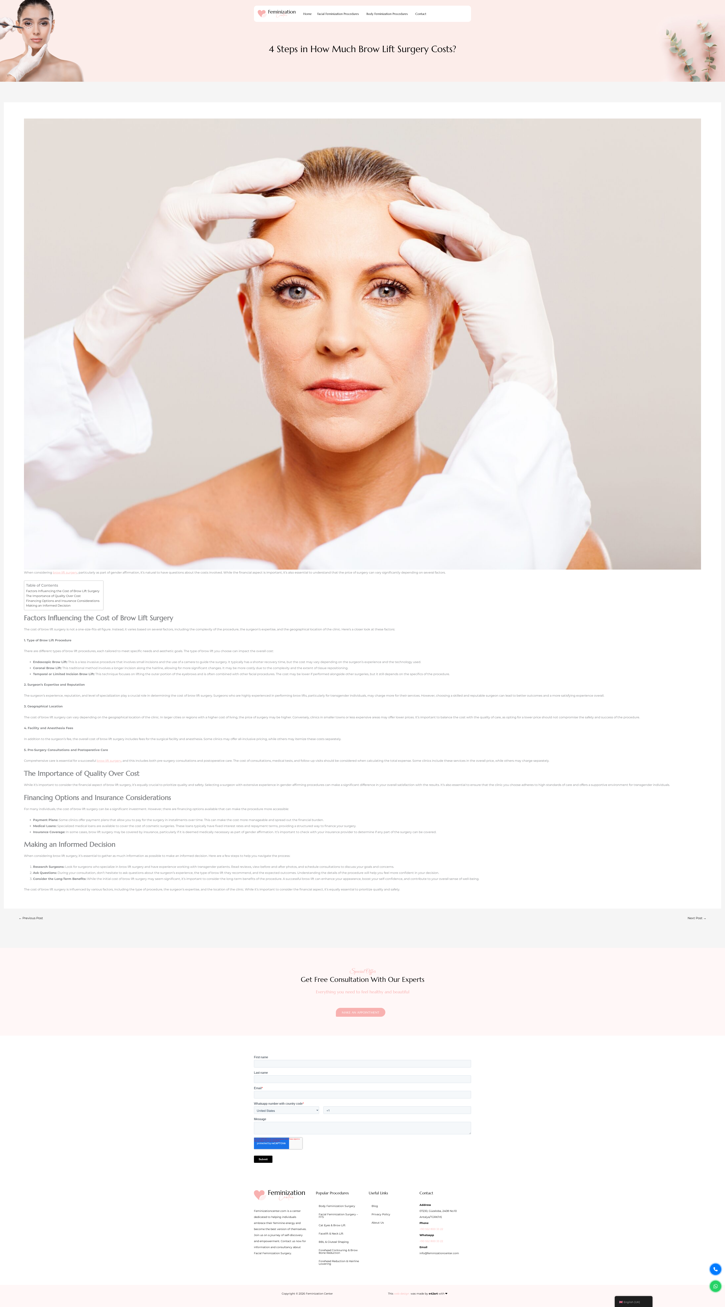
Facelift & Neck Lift (331, 1233)
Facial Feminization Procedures (338, 14)
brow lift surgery (65, 572)
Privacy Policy (381, 1214)
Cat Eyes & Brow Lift (332, 1225)
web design (401, 1293)
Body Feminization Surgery (337, 1206)
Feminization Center (319, 1293)
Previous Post (31, 918)
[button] (339, 13)
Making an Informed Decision (48, 605)
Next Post (697, 918)
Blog (375, 1206)
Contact (420, 14)
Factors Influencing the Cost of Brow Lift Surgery (62, 591)
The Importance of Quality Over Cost (53, 596)
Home (307, 14)
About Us (378, 1222)
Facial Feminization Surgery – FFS (338, 1216)
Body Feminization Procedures (387, 14)
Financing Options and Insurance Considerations (62, 601)
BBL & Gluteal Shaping (334, 1242)
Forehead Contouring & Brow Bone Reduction (338, 1251)
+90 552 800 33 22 (431, 1229)
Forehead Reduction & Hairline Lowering (339, 1262)
